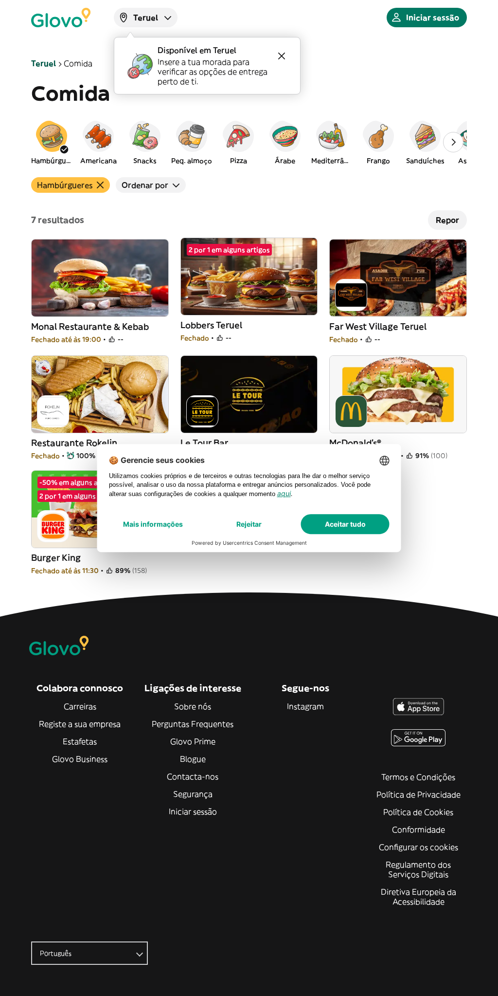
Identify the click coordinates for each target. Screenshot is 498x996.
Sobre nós (192, 706)
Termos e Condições (418, 777)
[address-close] (281, 56)
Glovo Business (79, 759)
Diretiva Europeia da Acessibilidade (418, 896)
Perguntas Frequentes (192, 724)
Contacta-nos (192, 776)
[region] (249, 142)
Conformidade (418, 829)
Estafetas (80, 741)
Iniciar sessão (193, 811)
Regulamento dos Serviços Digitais (418, 869)
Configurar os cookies (418, 847)
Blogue (193, 759)
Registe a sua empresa (80, 724)
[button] (51, 142)
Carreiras (80, 706)
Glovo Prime (192, 741)
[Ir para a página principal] (60, 17)
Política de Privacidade (418, 794)
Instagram (305, 706)
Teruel (43, 63)
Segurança (193, 794)
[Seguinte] (453, 142)
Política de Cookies (418, 812)
